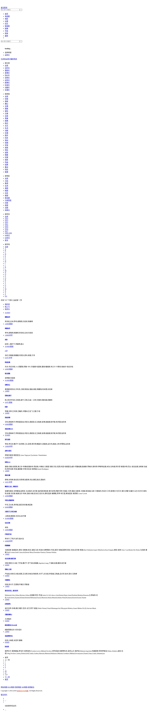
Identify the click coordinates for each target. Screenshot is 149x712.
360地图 (24, 687)
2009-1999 (8, 233)
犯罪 (6, 157)
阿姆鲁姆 (7, 545)
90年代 (7, 235)
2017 (6, 231)
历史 (6, 138)
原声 (6, 135)
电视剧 (7, 16)
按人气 (7, 307)
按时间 (7, 304)
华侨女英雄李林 (9, 500)
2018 (6, 229)
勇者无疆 (7, 475)
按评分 (7, 309)
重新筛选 (14, 59)
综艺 (6, 23)
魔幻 (6, 104)
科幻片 (7, 75)
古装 (6, 116)
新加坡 (7, 198)
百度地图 (17, 687)
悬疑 (6, 101)
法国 (6, 208)
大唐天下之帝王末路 (11, 511)
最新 (6, 36)
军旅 (6, 145)
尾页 (6, 679)
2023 (6, 220)
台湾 (6, 186)
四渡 (6, 407)
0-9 (6, 296)
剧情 (6, 28)
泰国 (6, 195)
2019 (6, 228)
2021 (6, 224)
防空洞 (7, 646)
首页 (6, 14)
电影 (6, 19)
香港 (6, 183)
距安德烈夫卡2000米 (11, 625)
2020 (6, 226)
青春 (6, 118)
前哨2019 (7, 462)
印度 (6, 203)
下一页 (7, 677)
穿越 (6, 143)
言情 (6, 106)
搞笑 (6, 160)
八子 (6, 351)
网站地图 (4, 687)
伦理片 (7, 90)
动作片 (7, 68)
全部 (6, 65)
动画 (6, 130)
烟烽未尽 (7, 317)
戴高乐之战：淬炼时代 (11, 486)
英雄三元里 (8, 569)
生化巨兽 (7, 523)
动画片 (7, 87)
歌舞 (6, 121)
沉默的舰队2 (8, 614)
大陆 (6, 181)
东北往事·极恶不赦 (10, 558)
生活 (6, 128)
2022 (6, 222)
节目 (6, 31)
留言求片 (4, 695)
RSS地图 (11, 687)
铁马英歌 (7, 373)
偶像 (6, 155)
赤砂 (6, 339)
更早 (6, 240)
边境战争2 (8, 604)
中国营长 (7, 580)
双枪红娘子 (8, 395)
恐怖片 (7, 78)
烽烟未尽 (7, 328)
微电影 (7, 26)
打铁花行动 (8, 534)
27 (5, 673)
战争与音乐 (8, 451)
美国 (6, 188)
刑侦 (6, 169)
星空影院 (4, 8)
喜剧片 (7, 70)
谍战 (6, 140)
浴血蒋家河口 (9, 636)
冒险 (6, 111)
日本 (6, 193)
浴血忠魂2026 (9, 429)
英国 (6, 205)
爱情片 (7, 73)
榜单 (6, 33)
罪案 (6, 108)
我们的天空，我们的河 (11, 590)
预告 (6, 150)
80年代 (7, 238)
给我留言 (31, 687)
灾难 (6, 113)
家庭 (6, 147)
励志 (6, 123)
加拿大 (7, 210)
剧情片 (7, 82)
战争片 (7, 55)
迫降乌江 (7, 385)
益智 (6, 152)
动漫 (6, 21)
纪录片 (7, 85)
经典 (6, 164)
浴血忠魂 (7, 417)
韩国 (6, 190)
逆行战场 (7, 439)
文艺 (6, 125)
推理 (6, 172)
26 (5, 671)
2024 (6, 218)
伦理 (6, 133)
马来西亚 (8, 200)
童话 (6, 167)
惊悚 (6, 99)
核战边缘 (7, 362)
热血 (6, 162)
